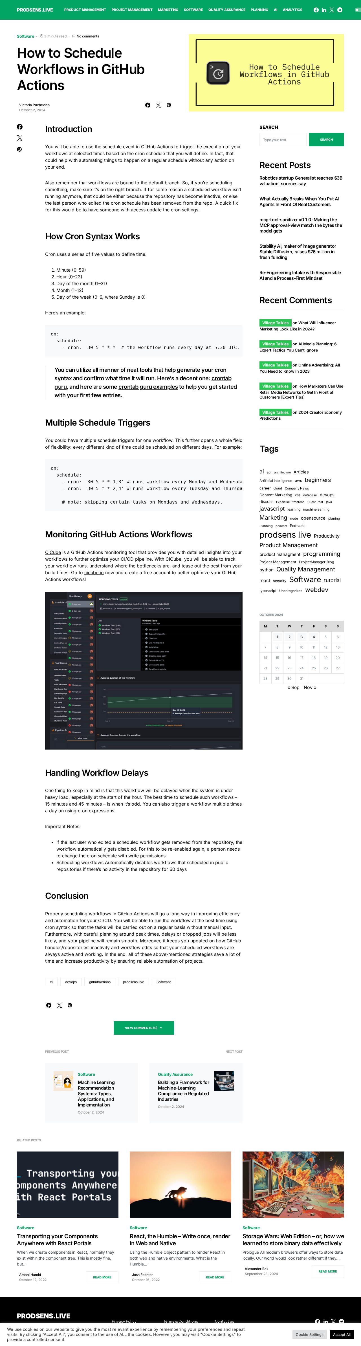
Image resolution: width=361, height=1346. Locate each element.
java (329, 502)
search (326, 140)
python (266, 570)
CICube (53, 552)
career (265, 488)
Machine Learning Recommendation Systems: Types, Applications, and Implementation (96, 1093)
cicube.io (94, 572)
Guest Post (315, 502)
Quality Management (305, 569)
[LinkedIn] (324, 9)
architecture (282, 472)
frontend (298, 502)
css (297, 495)
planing (334, 518)
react (264, 580)
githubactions (100, 982)
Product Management (288, 544)
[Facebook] (316, 9)
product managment (279, 554)
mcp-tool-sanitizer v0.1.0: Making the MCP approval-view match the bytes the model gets (300, 224)
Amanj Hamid (30, 1275)
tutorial (332, 580)
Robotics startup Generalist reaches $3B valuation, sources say (300, 180)
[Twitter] (331, 9)
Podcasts (297, 525)
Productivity (327, 535)
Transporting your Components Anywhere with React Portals (57, 1240)
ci (51, 982)
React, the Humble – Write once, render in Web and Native (180, 1240)
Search (268, 127)
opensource (313, 517)
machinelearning (316, 509)
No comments (88, 36)
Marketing (273, 517)
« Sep (293, 687)
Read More (102, 1277)
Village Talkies (275, 322)
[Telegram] (339, 9)
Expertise (283, 502)
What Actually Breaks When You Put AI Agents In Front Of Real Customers (299, 201)
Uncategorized (290, 591)
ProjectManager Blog (316, 562)
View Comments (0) (141, 1028)
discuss (266, 501)
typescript (267, 591)
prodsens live (133, 982)
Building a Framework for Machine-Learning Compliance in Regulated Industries (183, 1090)
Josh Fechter (142, 1275)
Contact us (224, 1321)
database (310, 495)
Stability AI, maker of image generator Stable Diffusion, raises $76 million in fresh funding (297, 251)
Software (25, 36)
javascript (272, 508)
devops (71, 982)
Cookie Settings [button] (309, 1334)
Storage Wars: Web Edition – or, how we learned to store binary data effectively (293, 1240)
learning (293, 509)
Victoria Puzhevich (34, 105)
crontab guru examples (148, 386)
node (294, 518)
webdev (316, 589)
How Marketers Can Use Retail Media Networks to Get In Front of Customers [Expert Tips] (301, 391)
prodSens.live (35, 10)
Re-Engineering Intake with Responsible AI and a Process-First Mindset (300, 275)
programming (321, 553)
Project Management (277, 562)
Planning (266, 525)
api (269, 472)
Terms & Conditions (180, 1321)
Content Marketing (275, 494)
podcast (281, 525)
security (279, 581)
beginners (318, 480)
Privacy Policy (124, 1321)
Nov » (310, 687)
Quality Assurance (175, 1074)
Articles (301, 472)
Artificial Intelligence (275, 481)
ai (261, 471)
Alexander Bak (256, 1269)
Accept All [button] (342, 1334)
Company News (297, 488)
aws (298, 480)
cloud (278, 488)
